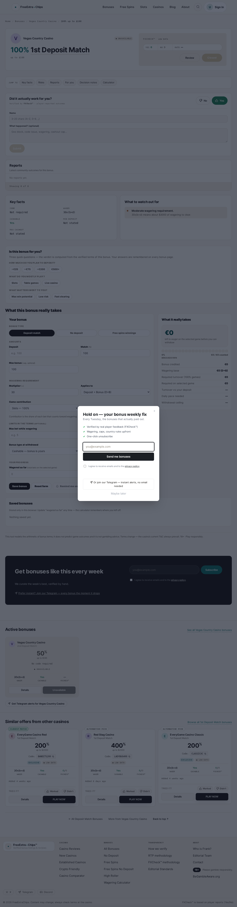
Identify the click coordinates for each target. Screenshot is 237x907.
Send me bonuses (118, 456)
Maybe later (118, 493)
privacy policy (132, 466)
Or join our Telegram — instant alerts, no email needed (120, 484)
